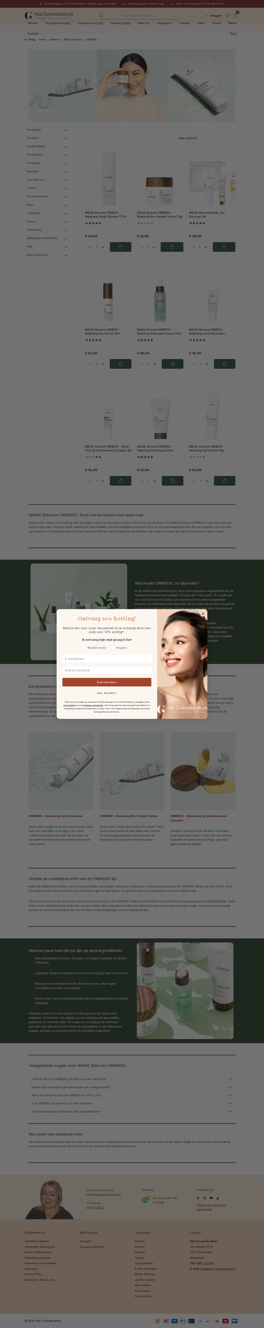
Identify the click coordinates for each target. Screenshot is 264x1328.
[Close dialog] (203, 613)
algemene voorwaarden (93, 705)
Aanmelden (107, 682)
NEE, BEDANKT (107, 693)
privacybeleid (69, 705)
